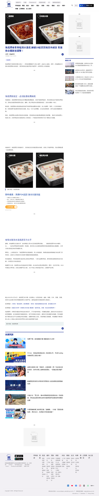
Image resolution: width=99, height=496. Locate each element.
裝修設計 (48, 473)
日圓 (25, 2)
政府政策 (77, 459)
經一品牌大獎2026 (58, 473)
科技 (48, 5)
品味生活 (72, 459)
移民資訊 (77, 467)
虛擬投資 (44, 471)
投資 (27, 5)
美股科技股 (42, 2)
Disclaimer (83, 493)
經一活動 (58, 476)
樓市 (32, 5)
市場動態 (58, 458)
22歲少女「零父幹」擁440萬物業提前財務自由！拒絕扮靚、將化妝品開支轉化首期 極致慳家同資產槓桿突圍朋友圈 (45, 398)
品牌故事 (58, 460)
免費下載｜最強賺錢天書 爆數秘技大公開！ (41, 339)
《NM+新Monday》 (18, 464)
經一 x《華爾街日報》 (87, 5)
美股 (43, 460)
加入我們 (28, 8)
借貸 (52, 472)
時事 (63, 5)
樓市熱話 (48, 479)
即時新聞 (77, 471)
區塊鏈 (63, 464)
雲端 (63, 466)
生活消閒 (72, 463)
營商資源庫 (58, 466)
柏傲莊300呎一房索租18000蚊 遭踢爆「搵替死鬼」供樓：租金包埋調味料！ (34, 308)
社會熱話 (77, 463)
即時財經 (18, 5)
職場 (53, 5)
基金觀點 (44, 467)
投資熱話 (8, 55)
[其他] (63, 54)
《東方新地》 (27, 464)
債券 (43, 464)
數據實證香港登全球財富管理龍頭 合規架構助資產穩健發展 (45, 382)
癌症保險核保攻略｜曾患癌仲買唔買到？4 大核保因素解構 (84, 91)
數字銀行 (53, 469)
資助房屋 (48, 467)
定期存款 (53, 459)
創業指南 (58, 464)
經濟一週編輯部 (10, 54)
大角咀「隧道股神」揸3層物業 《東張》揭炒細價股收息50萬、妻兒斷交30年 (34, 304)
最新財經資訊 (56, 2)
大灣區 (57, 470)
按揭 (48, 476)
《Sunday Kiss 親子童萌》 (16, 466)
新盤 (48, 470)
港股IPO (18, 2)
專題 (23, 5)
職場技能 (68, 459)
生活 (58, 5)
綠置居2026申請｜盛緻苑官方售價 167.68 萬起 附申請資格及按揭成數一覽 (84, 72)
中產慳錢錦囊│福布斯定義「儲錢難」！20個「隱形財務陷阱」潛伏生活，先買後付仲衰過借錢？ (45, 411)
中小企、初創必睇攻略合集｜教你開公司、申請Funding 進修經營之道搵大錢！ (45, 354)
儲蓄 (52, 464)
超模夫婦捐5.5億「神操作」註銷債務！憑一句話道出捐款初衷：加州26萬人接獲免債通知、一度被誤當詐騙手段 (45, 369)
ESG (57, 468)
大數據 (63, 462)
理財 (37, 5)
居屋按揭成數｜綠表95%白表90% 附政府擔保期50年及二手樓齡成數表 (84, 65)
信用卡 (53, 476)
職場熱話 (68, 467)
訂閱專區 (22, 8)
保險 (52, 462)
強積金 (53, 466)
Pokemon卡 (32, 2)
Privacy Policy (91, 493)
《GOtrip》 (10, 464)
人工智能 (63, 459)
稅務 (52, 474)
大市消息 (48, 459)
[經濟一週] (9, 4)
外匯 (43, 462)
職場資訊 (68, 463)
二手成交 (48, 463)
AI (49, 2)
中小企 (57, 462)
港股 (43, 458)
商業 (43, 5)
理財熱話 (53, 479)
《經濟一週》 (26, 466)
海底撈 (8, 60)
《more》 (7, 466)
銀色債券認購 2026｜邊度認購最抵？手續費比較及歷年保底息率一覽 (84, 85)
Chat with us (75, 493)
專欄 (16, 8)
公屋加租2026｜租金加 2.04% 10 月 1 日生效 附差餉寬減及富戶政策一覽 (84, 78)
